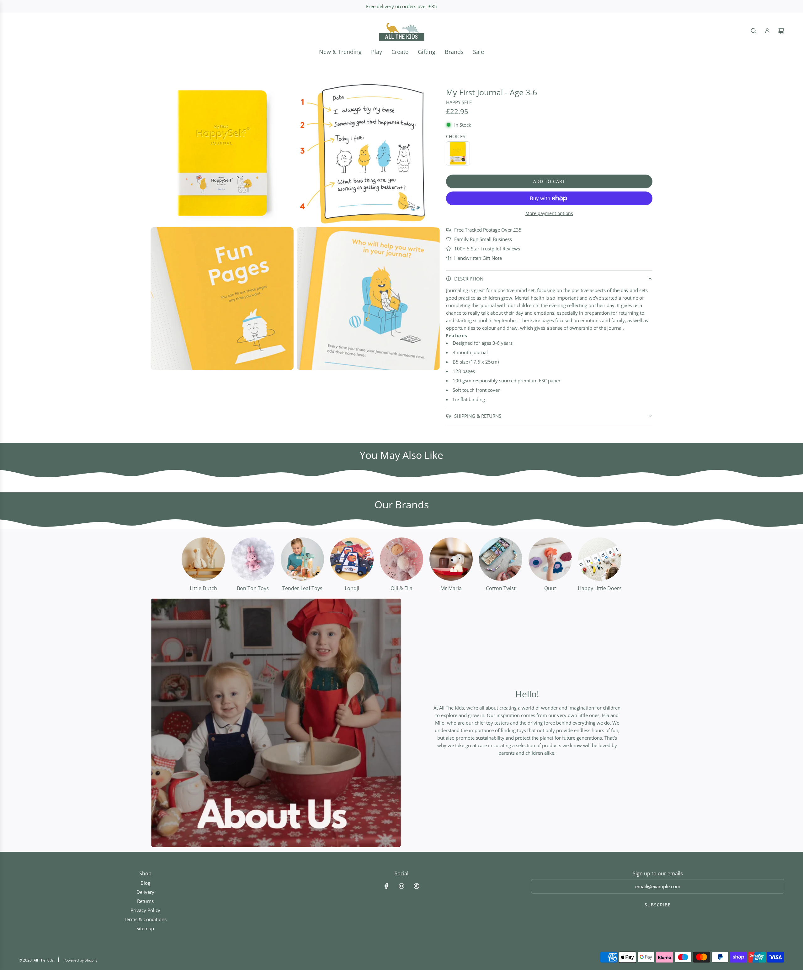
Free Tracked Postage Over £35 (488, 230)
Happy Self (459, 102)
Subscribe (658, 905)
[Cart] (781, 31)
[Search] (753, 31)
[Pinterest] (416, 886)
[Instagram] (401, 886)
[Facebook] (386, 886)
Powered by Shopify (80, 960)
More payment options (549, 213)
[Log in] (767, 31)
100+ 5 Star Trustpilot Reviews (487, 248)
